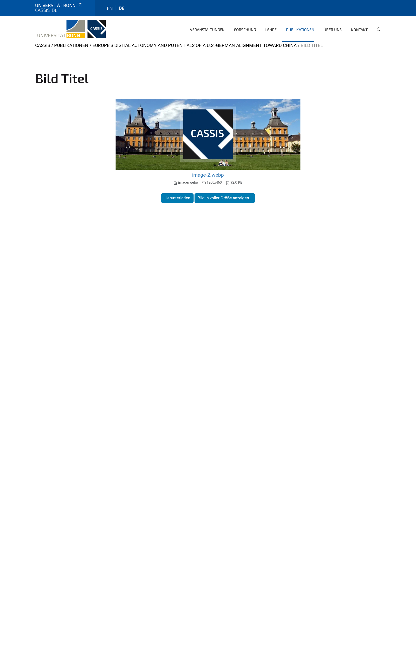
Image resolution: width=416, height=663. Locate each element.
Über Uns (333, 29)
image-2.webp (208, 175)
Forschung (245, 29)
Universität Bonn (55, 5)
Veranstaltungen (207, 29)
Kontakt (359, 29)
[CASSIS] (70, 29)
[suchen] (377, 32)
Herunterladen (177, 197)
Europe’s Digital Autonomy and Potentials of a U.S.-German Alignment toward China (194, 45)
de (121, 8)
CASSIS (42, 45)
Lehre (271, 29)
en (110, 8)
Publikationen (300, 29)
